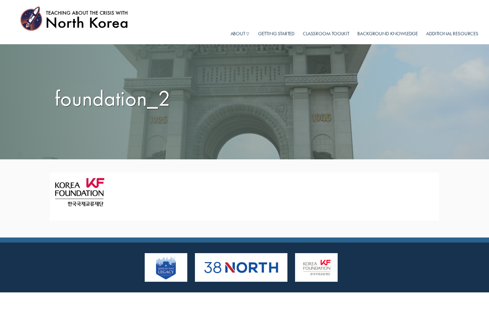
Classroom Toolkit (326, 33)
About (238, 34)
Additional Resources (452, 33)
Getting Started (276, 33)
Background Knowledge (387, 33)
